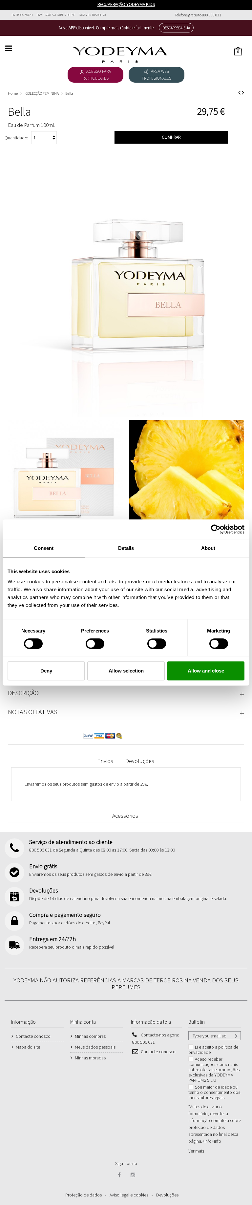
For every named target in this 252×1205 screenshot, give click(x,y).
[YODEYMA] (120, 55)
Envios (105, 761)
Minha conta (83, 1021)
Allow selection (126, 670)
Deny (46, 670)
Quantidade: (16, 138)
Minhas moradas (90, 1058)
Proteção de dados (83, 1195)
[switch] (88, 640)
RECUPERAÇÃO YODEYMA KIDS (126, 4)
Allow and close (206, 670)
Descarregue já (176, 27)
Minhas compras (90, 1036)
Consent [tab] (43, 548)
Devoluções (139, 761)
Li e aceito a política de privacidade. (213, 1049)
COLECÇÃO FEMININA (42, 93)
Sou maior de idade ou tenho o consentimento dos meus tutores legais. (214, 1092)
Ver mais (196, 1151)
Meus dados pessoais (95, 1047)
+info (216, 1141)
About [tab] (208, 548)
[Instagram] (133, 1175)
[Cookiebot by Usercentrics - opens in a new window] (215, 529)
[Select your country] (237, 14)
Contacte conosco (33, 1036)
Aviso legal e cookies (129, 1195)
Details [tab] (126, 548)
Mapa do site (28, 1047)
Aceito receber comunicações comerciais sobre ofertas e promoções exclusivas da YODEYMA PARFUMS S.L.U (214, 1069)
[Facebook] (119, 1175)
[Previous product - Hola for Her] (239, 92)
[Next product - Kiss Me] (243, 92)
